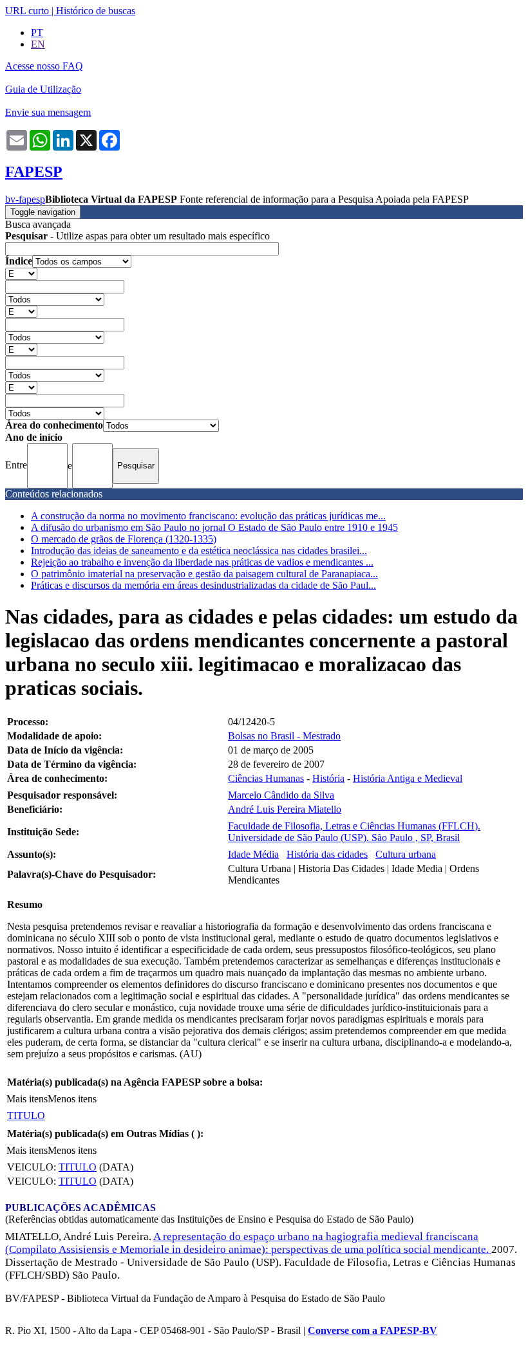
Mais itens (27, 1098)
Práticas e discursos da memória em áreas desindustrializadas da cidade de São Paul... (203, 585)
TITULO (26, 1115)
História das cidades (327, 854)
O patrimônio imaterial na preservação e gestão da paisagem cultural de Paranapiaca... (204, 573)
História (328, 778)
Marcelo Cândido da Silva (281, 795)
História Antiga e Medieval (407, 778)
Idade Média (253, 854)
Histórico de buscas (95, 10)
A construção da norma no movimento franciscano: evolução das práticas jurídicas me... (208, 515)
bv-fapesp (25, 199)
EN (38, 44)
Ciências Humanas (266, 778)
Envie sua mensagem (48, 112)
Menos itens (72, 1098)
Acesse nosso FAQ (44, 65)
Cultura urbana (405, 854)
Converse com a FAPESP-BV (372, 1330)
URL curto (27, 10)
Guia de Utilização (43, 89)
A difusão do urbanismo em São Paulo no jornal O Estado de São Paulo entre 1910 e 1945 (214, 527)
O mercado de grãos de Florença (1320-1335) (123, 538)
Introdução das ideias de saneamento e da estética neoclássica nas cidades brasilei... (199, 550)
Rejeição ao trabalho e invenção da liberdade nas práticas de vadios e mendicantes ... (202, 562)
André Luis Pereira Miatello (284, 809)
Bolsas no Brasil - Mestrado (284, 735)
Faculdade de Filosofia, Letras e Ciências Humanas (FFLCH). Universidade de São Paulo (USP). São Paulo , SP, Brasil (354, 831)
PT (37, 32)
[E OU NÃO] (21, 273)
